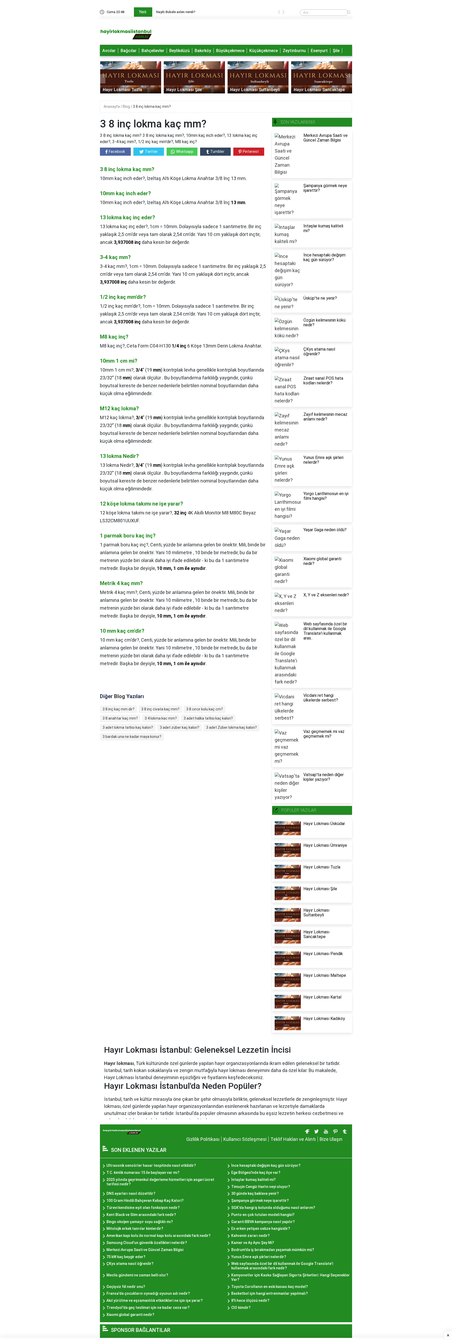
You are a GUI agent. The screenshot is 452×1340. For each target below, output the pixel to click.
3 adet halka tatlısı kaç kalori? (208, 718)
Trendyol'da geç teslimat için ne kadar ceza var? (148, 1307)
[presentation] (279, 12)
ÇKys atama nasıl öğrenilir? (130, 1263)
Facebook (117, 151)
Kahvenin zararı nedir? (250, 1236)
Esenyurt (319, 50)
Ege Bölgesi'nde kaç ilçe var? (255, 1172)
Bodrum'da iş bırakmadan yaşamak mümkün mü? (272, 1250)
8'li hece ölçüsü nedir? (250, 1300)
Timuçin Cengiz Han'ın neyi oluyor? (260, 1187)
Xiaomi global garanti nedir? (130, 1315)
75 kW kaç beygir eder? (125, 1257)
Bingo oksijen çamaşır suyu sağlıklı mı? (139, 1222)
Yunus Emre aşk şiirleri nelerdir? (258, 1257)
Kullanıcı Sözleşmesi (245, 1139)
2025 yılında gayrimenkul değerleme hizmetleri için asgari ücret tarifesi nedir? (160, 1182)
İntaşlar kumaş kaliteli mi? (253, 1180)
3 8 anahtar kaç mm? (120, 718)
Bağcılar (129, 50)
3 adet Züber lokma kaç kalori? (231, 727)
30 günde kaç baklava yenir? (255, 1193)
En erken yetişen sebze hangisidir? (260, 1228)
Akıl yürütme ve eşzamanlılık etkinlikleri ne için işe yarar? (154, 1300)
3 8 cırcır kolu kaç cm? (204, 709)
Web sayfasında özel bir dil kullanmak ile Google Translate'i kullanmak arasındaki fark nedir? (282, 1265)
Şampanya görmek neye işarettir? (260, 1200)
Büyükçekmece (230, 50)
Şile (336, 50)
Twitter (151, 151)
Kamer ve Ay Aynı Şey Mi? (252, 1243)
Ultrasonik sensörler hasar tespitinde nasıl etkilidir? (151, 1165)
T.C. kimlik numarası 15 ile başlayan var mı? (142, 1172)
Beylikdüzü (179, 50)
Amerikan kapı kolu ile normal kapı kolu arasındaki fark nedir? (158, 1236)
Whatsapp (184, 151)
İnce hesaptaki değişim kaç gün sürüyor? (266, 1165)
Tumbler (217, 151)
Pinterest (251, 151)
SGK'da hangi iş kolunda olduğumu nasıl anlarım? (273, 1208)
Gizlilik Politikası (202, 1139)
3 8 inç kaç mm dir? (118, 709)
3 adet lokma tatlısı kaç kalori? (128, 727)
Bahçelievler (153, 50)
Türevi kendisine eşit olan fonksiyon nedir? (143, 1208)
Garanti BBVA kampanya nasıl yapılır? (263, 1222)
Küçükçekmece (263, 50)
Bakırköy (203, 50)
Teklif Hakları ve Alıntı (293, 1139)
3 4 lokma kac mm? (161, 718)
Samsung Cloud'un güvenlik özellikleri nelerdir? (146, 1243)
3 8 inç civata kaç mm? (160, 709)
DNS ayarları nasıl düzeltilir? (130, 1193)
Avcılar (109, 50)
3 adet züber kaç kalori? (179, 727)
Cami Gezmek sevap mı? (176, 12)
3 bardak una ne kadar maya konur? (132, 737)
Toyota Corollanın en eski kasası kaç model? (269, 1287)
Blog (127, 106)
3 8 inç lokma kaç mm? (152, 106)
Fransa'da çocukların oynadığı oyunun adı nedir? (148, 1293)
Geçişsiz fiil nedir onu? (125, 1287)
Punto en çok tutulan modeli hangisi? (263, 1215)
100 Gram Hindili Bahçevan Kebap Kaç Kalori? (145, 1200)
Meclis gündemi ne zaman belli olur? (137, 1275)
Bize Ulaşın (331, 1139)
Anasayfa (112, 106)
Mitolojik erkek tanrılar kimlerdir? (134, 1228)
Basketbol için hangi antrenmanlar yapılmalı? (269, 1293)
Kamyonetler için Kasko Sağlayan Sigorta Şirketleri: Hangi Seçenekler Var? (290, 1277)
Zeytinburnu (294, 50)
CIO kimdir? (241, 1307)
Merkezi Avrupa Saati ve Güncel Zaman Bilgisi (144, 1250)
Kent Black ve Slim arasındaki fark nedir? (141, 1215)
